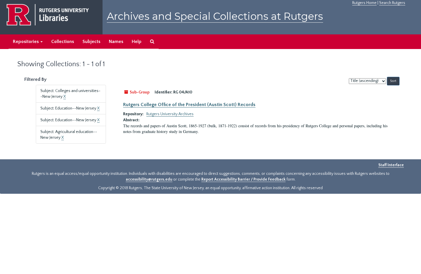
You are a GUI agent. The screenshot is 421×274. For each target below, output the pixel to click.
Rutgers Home (364, 3)
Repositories (26, 41)
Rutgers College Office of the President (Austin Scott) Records (189, 104)
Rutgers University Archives (170, 114)
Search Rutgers (392, 3)
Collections (62, 41)
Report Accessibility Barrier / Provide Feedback (243, 179)
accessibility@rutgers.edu (149, 179)
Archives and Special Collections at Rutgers (215, 16)
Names (116, 41)
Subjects (91, 41)
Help (136, 41)
